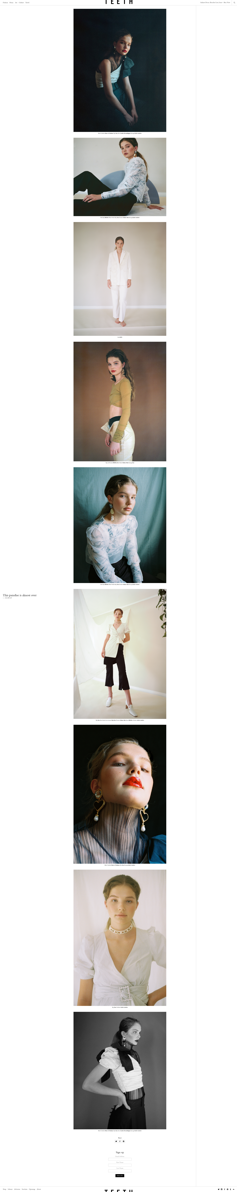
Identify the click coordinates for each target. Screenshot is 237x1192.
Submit (10, 1189)
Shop (4, 1189)
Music (11, 3)
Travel (27, 3)
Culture (21, 3)
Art (16, 3)
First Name (119, 1162)
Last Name (120, 1168)
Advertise (17, 1189)
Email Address (119, 1156)
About (39, 1189)
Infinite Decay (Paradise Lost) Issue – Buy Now (215, 2)
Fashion (5, 3)
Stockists (24, 1189)
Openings (32, 1189)
